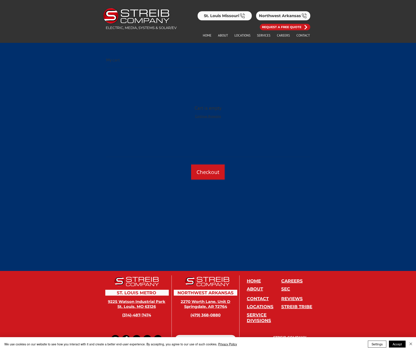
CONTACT (258, 298)
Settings (377, 344)
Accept (397, 344)
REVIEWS (292, 298)
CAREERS (292, 280)
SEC (285, 288)
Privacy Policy (227, 344)
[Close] (410, 344)
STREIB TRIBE (296, 306)
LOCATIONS (260, 306)
